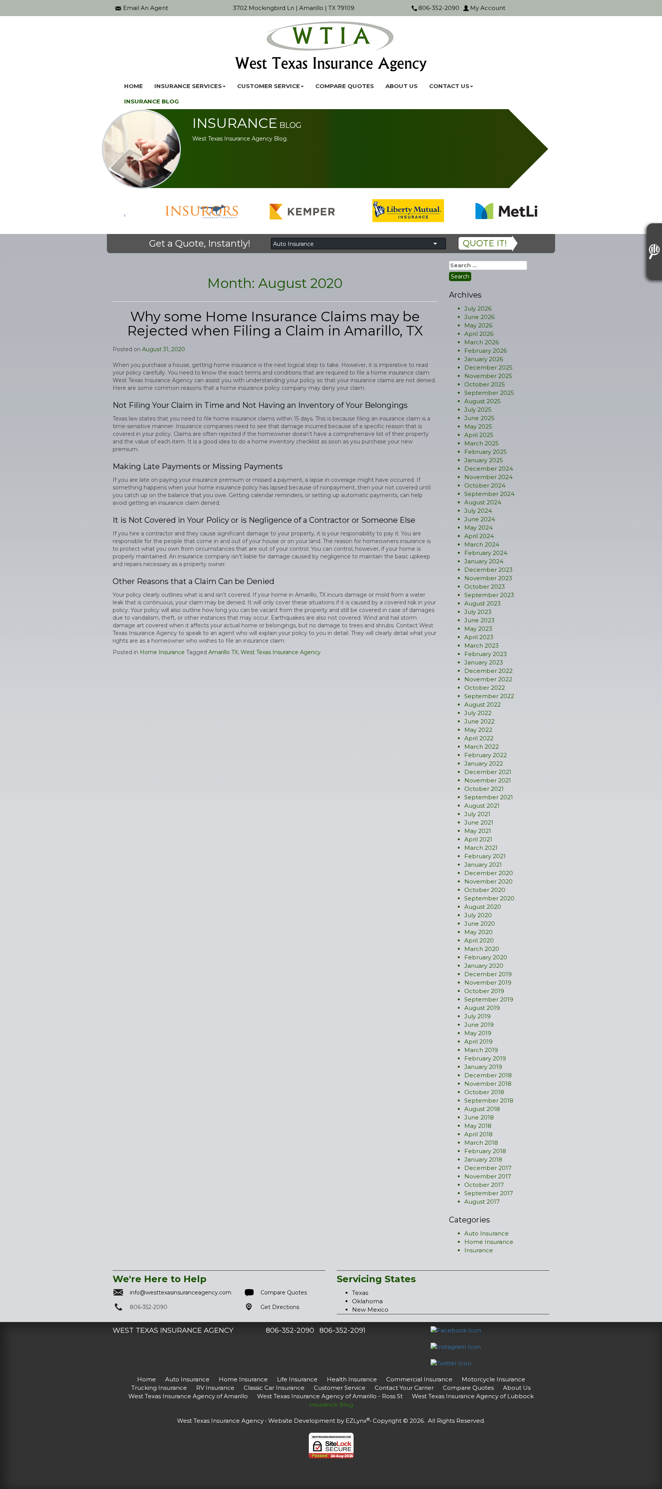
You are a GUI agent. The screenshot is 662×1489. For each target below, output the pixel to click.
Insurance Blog (151, 101)
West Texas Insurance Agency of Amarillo (188, 1396)
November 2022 (488, 679)
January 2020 (483, 965)
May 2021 (477, 830)
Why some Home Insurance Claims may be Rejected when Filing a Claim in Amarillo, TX (275, 323)
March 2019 (481, 1050)
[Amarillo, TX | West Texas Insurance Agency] (331, 46)
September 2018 (488, 1100)
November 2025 (488, 376)
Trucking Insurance (159, 1387)
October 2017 (484, 1184)
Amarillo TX (223, 652)
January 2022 (483, 763)
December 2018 (488, 1075)
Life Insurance (297, 1379)
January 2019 (483, 1066)
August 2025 (482, 401)
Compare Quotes (344, 86)
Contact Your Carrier (404, 1387)
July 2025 (478, 409)
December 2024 (488, 468)
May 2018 (478, 1125)
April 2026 (478, 333)
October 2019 (484, 991)
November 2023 (488, 578)
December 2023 (488, 569)
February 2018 (485, 1151)
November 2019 (487, 982)
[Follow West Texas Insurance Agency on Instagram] (456, 1346)
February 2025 (485, 451)
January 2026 (483, 359)
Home (133, 86)
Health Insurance (352, 1379)
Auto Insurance (486, 1233)
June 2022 (479, 721)
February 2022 (485, 755)
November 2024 (488, 477)
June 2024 (479, 519)
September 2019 (488, 999)
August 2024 (482, 502)
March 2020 (481, 948)
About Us (401, 86)
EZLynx (356, 1420)
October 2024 (484, 485)
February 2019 (485, 1058)
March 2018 (481, 1142)
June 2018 (479, 1117)
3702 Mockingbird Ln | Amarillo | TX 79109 (293, 7)
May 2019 (478, 1033)
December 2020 (488, 873)
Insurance (478, 1250)
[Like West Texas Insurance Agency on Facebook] (456, 1330)
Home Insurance (162, 652)
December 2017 (487, 1168)
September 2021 (488, 797)
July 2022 (478, 713)
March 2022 (481, 746)
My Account (487, 7)
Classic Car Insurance (274, 1387)
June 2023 (479, 620)
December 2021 (487, 772)
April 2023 (478, 637)
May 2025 (478, 426)
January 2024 (483, 561)
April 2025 (478, 435)
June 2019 (479, 1024)
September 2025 (489, 392)
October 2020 (484, 889)
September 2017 (488, 1193)
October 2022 (484, 687)
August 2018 (482, 1109)
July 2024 (478, 510)
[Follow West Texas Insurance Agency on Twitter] (451, 1362)
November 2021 (487, 780)
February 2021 (485, 856)
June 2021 (478, 822)
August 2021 (482, 805)
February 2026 (485, 350)
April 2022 (478, 738)
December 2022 (488, 670)
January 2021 (483, 864)
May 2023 (478, 628)
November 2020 (488, 881)
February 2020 (485, 957)
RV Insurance (215, 1387)
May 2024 (478, 527)
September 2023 (489, 595)
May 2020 (478, 932)
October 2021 (484, 788)
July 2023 (478, 611)
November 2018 (487, 1083)
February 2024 (485, 552)
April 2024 (479, 536)
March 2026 (481, 342)
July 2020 (478, 915)
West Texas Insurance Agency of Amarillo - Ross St (330, 1396)
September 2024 (489, 493)
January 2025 (483, 460)
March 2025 (481, 443)
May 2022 (478, 729)
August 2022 (482, 704)
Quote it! (485, 243)
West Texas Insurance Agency (281, 652)
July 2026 (478, 308)
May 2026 (478, 325)
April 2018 (478, 1134)
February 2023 (485, 654)
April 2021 (478, 839)
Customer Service (339, 1387)
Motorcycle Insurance (493, 1379)
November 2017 (487, 1176)
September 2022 (489, 696)
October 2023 (484, 586)
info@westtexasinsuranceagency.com (180, 1292)
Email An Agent (145, 7)
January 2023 (483, 662)
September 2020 (489, 898)
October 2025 (484, 384)
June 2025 (479, 418)
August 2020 (482, 906)
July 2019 (477, 1016)
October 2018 (484, 1092)
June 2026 (479, 317)
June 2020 (479, 923)
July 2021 (477, 814)
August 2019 (482, 1007)
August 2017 (482, 1201)
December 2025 (488, 367)
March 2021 (481, 847)
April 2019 (478, 1041)
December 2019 (488, 974)
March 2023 (481, 645)
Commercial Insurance (419, 1379)
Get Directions (280, 1307)
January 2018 (483, 1159)
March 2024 (481, 544)
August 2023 (482, 603)
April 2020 (479, 940)
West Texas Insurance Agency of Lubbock (473, 1396)
